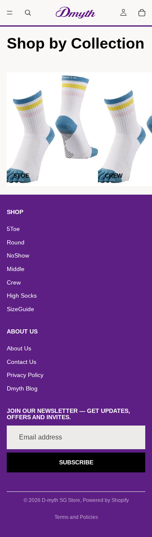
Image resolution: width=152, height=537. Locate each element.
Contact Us (21, 361)
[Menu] (9, 12)
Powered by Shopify (106, 500)
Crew (14, 282)
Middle (15, 269)
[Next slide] (136, 129)
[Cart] (142, 12)
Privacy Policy (25, 375)
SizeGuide (20, 309)
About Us (19, 348)
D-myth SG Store (61, 500)
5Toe (13, 228)
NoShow (18, 255)
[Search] (28, 12)
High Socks (22, 295)
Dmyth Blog (22, 388)
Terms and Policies (76, 517)
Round (15, 242)
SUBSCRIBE (76, 462)
